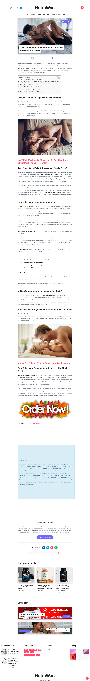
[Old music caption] (86, 651)
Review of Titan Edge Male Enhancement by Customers (33, 88)
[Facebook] (7, 7)
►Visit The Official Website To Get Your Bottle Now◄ (32, 89)
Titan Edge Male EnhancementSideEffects (43, 532)
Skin (64, 14)
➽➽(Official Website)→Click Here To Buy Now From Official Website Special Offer (39, 81)
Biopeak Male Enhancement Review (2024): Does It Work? (13, 651)
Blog (26, 649)
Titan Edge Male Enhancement (34, 526)
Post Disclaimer (30, 92)
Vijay (48, 680)
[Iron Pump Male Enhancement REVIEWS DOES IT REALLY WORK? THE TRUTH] (4, 660)
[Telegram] (21, 7)
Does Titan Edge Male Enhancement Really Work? (31, 82)
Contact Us (32, 14)
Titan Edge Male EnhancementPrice (57, 530)
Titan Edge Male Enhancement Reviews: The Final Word (33, 91)
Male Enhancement (56, 14)
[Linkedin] (14, 7)
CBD (43, 14)
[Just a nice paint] (79, 657)
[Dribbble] (17, 7)
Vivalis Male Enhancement (32, 423)
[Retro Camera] (79, 651)
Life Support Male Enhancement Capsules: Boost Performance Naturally (26, 587)
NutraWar (44, 7)
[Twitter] (11, 7)
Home (26, 14)
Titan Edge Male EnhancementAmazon (51, 526)
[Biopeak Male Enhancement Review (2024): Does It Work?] (4, 651)
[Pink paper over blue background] (73, 651)
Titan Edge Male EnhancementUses (62, 532)
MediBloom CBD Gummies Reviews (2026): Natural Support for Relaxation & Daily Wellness (45, 587)
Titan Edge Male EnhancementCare (36, 528)
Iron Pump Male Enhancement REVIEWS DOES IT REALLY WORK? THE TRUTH (13, 662)
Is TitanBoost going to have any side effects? (30, 86)
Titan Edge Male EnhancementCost (54, 528)
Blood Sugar (33, 649)
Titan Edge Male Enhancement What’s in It (29, 84)
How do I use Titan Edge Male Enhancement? (30, 79)
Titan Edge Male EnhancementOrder (39, 530)
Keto (48, 14)
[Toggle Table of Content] (58, 77)
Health (39, 14)
